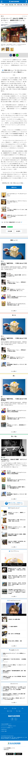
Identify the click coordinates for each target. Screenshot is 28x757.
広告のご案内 (4, 731)
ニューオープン (15, 22)
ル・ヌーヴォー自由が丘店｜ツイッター (11, 222)
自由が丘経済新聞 (14, 2)
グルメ (3, 22)
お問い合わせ (4, 729)
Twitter (15, 719)
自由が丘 (6, 22)
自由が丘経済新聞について (6, 724)
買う (15, 4)
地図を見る (14, 187)
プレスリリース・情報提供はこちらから (9, 725)
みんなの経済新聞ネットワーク (14, 744)
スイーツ (10, 22)
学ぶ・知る (25, 4)
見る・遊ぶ (11, 4)
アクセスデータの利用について (7, 727)
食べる (7, 4)
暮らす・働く (20, 4)
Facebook (12, 719)
